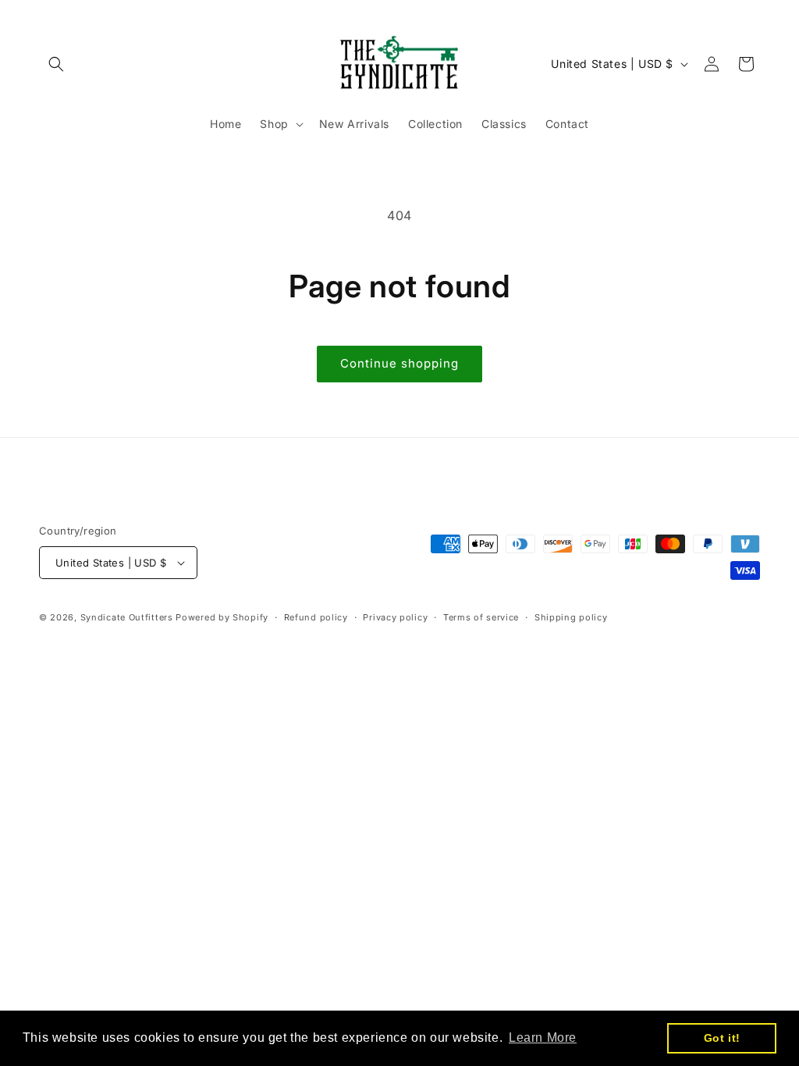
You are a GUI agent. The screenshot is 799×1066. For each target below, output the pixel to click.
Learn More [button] (543, 1037)
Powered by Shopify (222, 617)
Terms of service (481, 617)
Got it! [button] (722, 1038)
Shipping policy (571, 617)
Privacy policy (395, 617)
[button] (56, 64)
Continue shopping (399, 363)
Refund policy (316, 617)
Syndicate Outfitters (128, 617)
